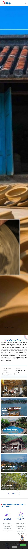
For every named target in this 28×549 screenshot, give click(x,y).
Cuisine (5, 370)
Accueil (6, 327)
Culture (17, 374)
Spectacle (6, 372)
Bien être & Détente (9, 374)
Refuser (14, 547)
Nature (5, 376)
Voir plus (14, 493)
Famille (17, 372)
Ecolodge (18, 368)
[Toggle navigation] (25, 3)
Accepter (23, 544)
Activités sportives (20, 370)
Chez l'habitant (7, 368)
